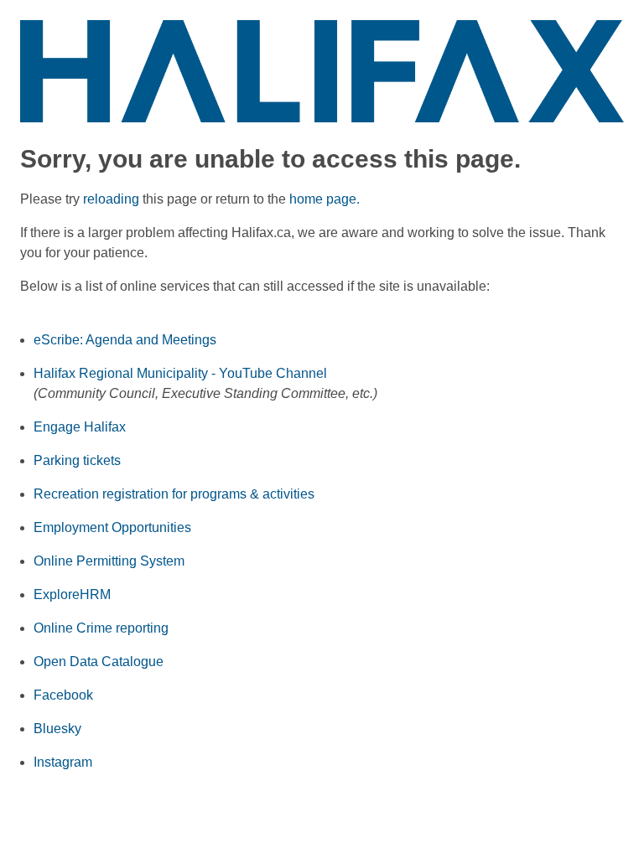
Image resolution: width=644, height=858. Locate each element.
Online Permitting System (109, 561)
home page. (324, 199)
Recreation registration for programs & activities (174, 494)
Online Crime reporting (101, 628)
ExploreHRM (72, 594)
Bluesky (57, 728)
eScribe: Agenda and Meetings (125, 340)
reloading (111, 199)
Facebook (63, 695)
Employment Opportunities (112, 527)
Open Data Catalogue (99, 661)
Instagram (63, 762)
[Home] (322, 70)
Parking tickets (77, 460)
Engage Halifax (80, 427)
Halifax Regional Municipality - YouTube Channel (180, 373)
